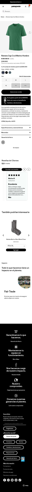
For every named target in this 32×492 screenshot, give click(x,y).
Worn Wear (16, 359)
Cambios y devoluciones (13, 447)
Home (2, 17)
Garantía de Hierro (16, 341)
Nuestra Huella (16, 375)
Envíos (21, 442)
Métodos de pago (8, 472)
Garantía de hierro (11, 458)
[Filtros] (24, 169)
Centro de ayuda (11, 436)
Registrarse (9, 428)
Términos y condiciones (10, 475)
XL (6, 85)
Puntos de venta (7, 469)
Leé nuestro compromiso (16, 405)
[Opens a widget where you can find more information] (25, 485)
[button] (30, 32)
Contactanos (7, 466)
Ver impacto (16, 147)
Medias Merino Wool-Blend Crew (16, 239)
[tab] (3, 142)
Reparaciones (10, 453)
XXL (25, 85)
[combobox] (16, 11)
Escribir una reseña (12, 169)
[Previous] (3, 235)
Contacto (9, 442)
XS (16, 85)
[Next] (28, 235)
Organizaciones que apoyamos (16, 390)
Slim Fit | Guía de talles (25, 76)
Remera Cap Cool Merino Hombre (15, 17)
